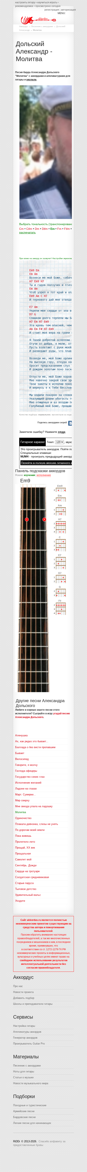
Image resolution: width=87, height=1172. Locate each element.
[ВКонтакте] (70, 423)
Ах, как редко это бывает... (31, 741)
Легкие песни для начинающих (32, 1123)
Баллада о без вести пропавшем (35, 747)
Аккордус (23, 26)
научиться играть (47, 2)
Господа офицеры (26, 770)
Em (52, 228)
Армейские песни (23, 1111)
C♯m (29, 228)
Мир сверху (22, 800)
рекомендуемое (24, 6)
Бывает (19, 753)
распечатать (27, 232)
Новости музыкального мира (30, 1083)
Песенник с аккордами (42, 26)
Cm (21, 228)
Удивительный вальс (28, 894)
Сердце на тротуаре (27, 871)
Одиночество (23, 818)
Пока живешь (23, 835)
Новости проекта (23, 992)
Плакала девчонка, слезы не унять (36, 824)
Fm (59, 228)
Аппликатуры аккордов (27, 1031)
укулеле (31, 79)
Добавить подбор (23, 997)
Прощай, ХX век (25, 847)
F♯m (67, 228)
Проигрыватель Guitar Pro (29, 1043)
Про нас (18, 986)
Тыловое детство (25, 889)
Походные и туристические (29, 1105)
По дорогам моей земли (30, 829)
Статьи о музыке (23, 1077)
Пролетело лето (25, 841)
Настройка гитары (24, 1025)
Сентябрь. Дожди (25, 865)
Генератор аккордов (25, 1037)
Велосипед (22, 759)
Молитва (20, 812)
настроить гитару (25, 2)
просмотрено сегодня (47, 6)
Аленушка (21, 735)
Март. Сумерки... (25, 794)
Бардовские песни (24, 1117)
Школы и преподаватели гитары (32, 1003)
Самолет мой (23, 859)
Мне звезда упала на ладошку (34, 806)
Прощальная (23, 853)
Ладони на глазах (26, 788)
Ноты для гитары (23, 1071)
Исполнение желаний (28, 782)
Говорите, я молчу (26, 764)
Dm (37, 228)
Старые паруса (24, 883)
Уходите (20, 900)
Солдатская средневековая (32, 877)
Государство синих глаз (30, 776)
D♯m (45, 228)
